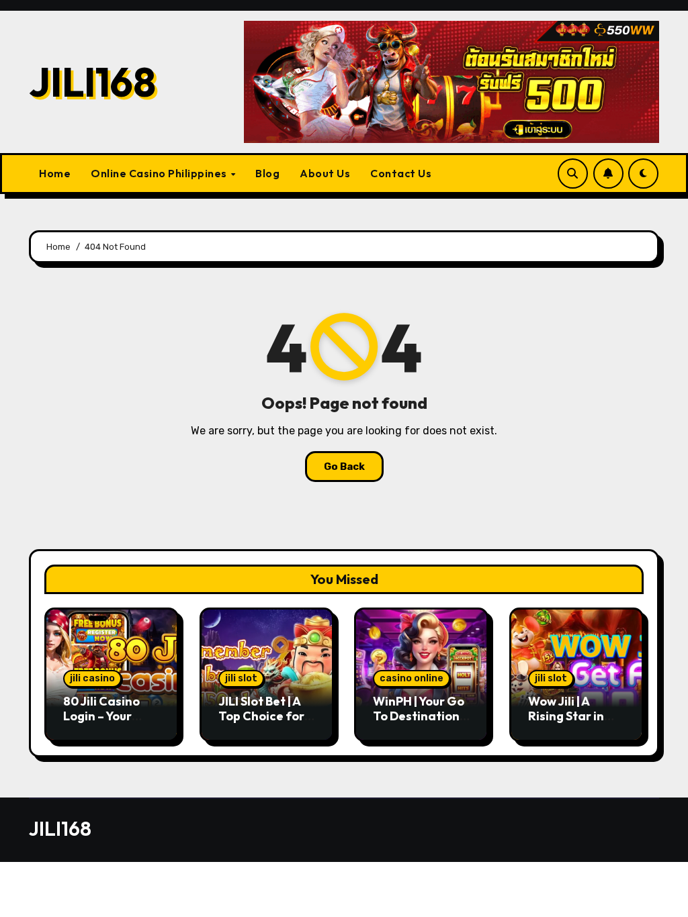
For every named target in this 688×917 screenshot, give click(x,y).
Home (55, 173)
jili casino (92, 678)
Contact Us (400, 173)
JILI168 (92, 81)
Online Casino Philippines (160, 173)
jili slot (241, 678)
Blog (267, 173)
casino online (411, 678)
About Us (325, 173)
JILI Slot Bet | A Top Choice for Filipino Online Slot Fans (261, 723)
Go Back (344, 467)
